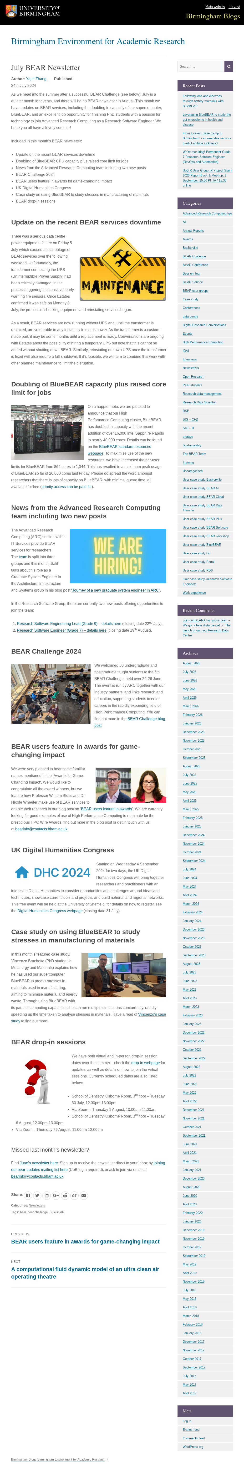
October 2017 (192, 1359)
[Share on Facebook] (28, 1195)
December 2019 (193, 1230)
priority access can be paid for (66, 487)
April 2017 (190, 1393)
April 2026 (190, 697)
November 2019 (193, 1238)
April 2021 (190, 1153)
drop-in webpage (145, 1063)
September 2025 (194, 757)
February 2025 (193, 818)
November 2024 (193, 843)
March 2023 (191, 1007)
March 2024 (191, 903)
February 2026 (193, 715)
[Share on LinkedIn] (46, 1195)
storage (188, 436)
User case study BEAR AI (201, 488)
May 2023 (189, 989)
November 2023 (193, 938)
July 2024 (189, 869)
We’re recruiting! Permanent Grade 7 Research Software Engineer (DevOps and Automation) (206, 157)
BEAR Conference (195, 265)
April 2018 (190, 1307)
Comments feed (194, 1438)
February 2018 (193, 1324)
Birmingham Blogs (213, 15)
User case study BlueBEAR (202, 544)
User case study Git (196, 553)
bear (23, 1212)
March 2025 (191, 809)
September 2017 (194, 1367)
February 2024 (193, 912)
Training (188, 462)
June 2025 (190, 783)
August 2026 (191, 663)
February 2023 (193, 1015)
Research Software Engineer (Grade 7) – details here (62, 630)
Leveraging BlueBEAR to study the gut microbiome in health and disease (207, 119)
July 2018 (189, 1290)
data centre (190, 316)
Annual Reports (193, 230)
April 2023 (190, 998)
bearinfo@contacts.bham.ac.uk (41, 829)
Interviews (190, 359)
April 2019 (190, 1273)
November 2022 (193, 1041)
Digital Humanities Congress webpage (50, 911)
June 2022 (190, 1084)
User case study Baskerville (202, 479)
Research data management (202, 393)
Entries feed (191, 1429)
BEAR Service (193, 282)
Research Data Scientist (199, 402)
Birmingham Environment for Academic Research (98, 41)
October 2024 (192, 852)
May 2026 (189, 689)
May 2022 (189, 1092)
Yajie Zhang (36, 79)
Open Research (193, 376)
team (23, 557)
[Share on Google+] (56, 1195)
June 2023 (190, 981)
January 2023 (192, 1024)
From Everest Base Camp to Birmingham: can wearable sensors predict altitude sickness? (207, 138)
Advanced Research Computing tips (207, 213)
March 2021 (191, 1161)
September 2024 (194, 861)
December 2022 (193, 1032)
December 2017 (193, 1341)
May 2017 (189, 1384)
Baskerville (190, 248)
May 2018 (189, 1298)
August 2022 (191, 1067)
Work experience (194, 592)
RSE (186, 411)
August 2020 (191, 1187)
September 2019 (194, 1256)
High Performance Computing (203, 342)
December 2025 (193, 732)
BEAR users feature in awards (106, 809)
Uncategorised (193, 471)
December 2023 (193, 929)
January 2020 (192, 1221)
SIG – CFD (190, 419)
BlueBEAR (57, 1212)
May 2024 (189, 886)
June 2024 (190, 878)
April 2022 (190, 1101)
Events (188, 333)
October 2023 (192, 946)
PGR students (192, 385)
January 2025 (192, 826)
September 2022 (194, 1058)
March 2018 (191, 1316)
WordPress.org (193, 1447)
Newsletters (37, 1205)
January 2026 (192, 723)
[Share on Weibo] (74, 1195)
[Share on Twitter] (37, 1195)
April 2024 (190, 895)
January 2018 (192, 1333)
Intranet (234, 6)
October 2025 (192, 749)
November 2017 (193, 1350)
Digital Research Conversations (204, 325)
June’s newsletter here (39, 1163)
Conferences (191, 308)
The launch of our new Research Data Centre (206, 630)
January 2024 (192, 921)
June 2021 (190, 1144)
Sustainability (192, 445)
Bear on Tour (191, 273)
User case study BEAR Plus (202, 519)
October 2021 (192, 1127)
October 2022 (192, 1049)
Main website (215, 6)
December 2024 (193, 835)
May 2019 (189, 1264)
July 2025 (189, 775)
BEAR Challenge (194, 256)
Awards (188, 239)
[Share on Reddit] (65, 1195)
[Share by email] (84, 1195)
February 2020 (193, 1213)
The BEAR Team (194, 454)
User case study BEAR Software (205, 527)
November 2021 (193, 1118)
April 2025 (190, 800)
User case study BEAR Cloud (203, 497)
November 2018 (193, 1281)
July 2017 (189, 1376)
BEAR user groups (195, 290)
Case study (190, 299)
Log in (187, 1421)
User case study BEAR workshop (206, 536)
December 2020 (193, 1178)
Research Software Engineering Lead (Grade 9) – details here (69, 624)
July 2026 (189, 672)
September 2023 (194, 955)
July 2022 (189, 1075)
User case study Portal (198, 562)
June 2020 (190, 1195)
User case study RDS (198, 570)
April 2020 (190, 1204)
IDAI (186, 351)
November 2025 (193, 740)
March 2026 (191, 706)
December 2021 (193, 1110)
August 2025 (191, 766)
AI (184, 222)
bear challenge (38, 1212)
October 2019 (192, 1247)
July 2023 (189, 972)
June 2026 (190, 680)
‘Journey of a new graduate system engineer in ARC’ (115, 590)
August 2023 (191, 964)
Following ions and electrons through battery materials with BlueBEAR (203, 101)
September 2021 (194, 1135)
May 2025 (189, 792)
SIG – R (188, 428)
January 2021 (192, 1170)
